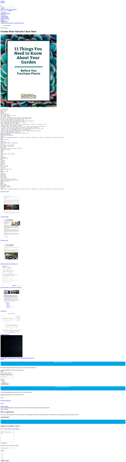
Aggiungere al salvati (19, 23)
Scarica (2, 359)
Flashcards (3, 13)
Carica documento (5, 9)
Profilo (2, 20)
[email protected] (5, 134)
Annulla (2, 460)
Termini (6, 409)
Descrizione (6, 374)
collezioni (8, 13)
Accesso (2, 8)
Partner (6, 406)
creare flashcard (12, 9)
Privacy (2, 409)
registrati (3, 370)
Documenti (3, 400)
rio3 (7, 28)
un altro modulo (15, 428)
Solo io (4, 382)
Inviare (7, 460)
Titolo (2, 371)
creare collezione (4, 384)
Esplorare (3, 2)
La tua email (3, 443)
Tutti (3, 381)
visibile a (3, 379)
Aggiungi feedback (5, 417)
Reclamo (3, 406)
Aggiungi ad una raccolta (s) (7, 23)
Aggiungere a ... (4, 21)
